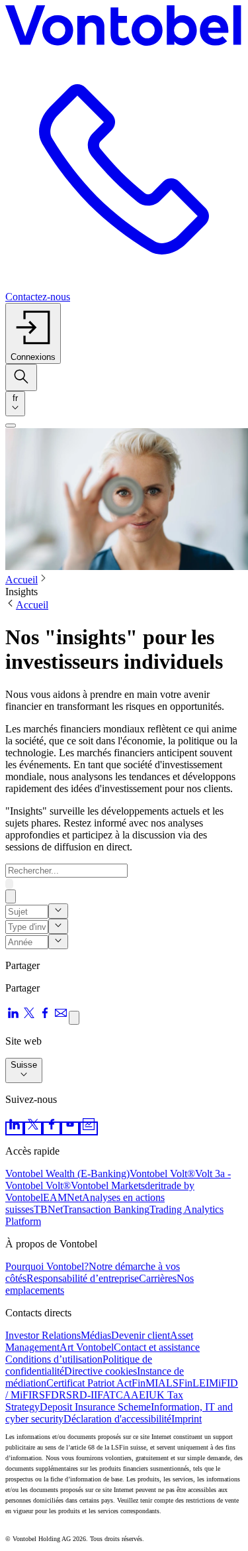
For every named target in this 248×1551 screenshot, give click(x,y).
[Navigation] (10, 426)
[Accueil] (124, 27)
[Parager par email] (61, 1017)
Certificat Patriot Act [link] (89, 1383)
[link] (14, 1128)
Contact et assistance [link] (157, 1347)
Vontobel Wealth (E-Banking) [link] (67, 1173)
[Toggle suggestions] (58, 911)
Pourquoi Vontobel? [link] (47, 1266)
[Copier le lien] (74, 1018)
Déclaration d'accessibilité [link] (117, 1418)
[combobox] (15, 403)
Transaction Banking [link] (106, 1209)
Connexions (33, 357)
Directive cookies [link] (100, 1371)
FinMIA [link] (149, 1383)
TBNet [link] (48, 1209)
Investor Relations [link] (43, 1335)
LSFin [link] (179, 1383)
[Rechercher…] (21, 377)
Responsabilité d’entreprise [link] (82, 1278)
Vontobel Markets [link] (108, 1185)
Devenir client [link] (140, 1335)
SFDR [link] (52, 1395)
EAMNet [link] (62, 1197)
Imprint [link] (186, 1418)
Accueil (21, 579)
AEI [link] (140, 1395)
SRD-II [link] (81, 1395)
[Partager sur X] (29, 1017)
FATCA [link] (114, 1395)
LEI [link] (200, 1383)
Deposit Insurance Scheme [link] (95, 1406)
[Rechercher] (9, 884)
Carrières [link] (158, 1278)
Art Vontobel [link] (87, 1347)
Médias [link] (96, 1335)
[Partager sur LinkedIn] (13, 1017)
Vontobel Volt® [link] (162, 1173)
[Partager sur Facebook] (45, 1017)
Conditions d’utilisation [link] (54, 1359)
